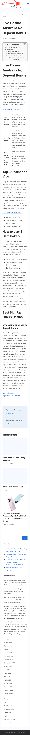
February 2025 (8, 653)
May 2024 (7, 676)
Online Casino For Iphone (14, 420)
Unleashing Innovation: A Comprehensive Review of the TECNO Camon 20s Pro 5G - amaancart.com (15, 624)
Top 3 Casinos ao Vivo (13, 51)
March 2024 (8, 683)
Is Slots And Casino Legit (12, 487)
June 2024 (7, 673)
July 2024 (7, 670)
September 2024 (9, 663)
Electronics (7, 712)
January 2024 (8, 690)
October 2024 (8, 659)
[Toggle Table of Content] (24, 44)
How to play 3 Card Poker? (15, 53)
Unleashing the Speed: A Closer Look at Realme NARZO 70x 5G (14, 591)
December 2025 (9, 646)
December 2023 (9, 693)
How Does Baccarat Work (11, 109)
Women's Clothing (9, 719)
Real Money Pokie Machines (12, 213)
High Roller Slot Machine (11, 396)
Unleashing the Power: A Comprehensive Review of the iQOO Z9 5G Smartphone (15, 615)
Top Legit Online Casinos (14, 410)
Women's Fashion (9, 723)
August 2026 (8, 642)
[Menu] (28, 4)
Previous (11, 413)
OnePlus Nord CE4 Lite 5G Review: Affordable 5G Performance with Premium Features (15, 582)
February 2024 (8, 687)
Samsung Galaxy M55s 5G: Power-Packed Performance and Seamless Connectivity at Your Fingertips (16, 631)
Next (7, 424)
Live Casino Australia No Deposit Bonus (12, 48)
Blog (12, 524)
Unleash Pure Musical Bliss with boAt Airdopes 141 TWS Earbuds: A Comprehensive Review (15, 600)
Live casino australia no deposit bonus (18, 58)
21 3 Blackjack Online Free (15, 565)
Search (25, 538)
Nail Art (6, 716)
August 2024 (8, 666)
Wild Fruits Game (8, 393)
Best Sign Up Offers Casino (16, 56)
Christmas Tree (9, 706)
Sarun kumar (8, 589)
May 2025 (7, 649)
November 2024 (9, 656)
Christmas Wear (9, 709)
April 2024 (7, 680)
